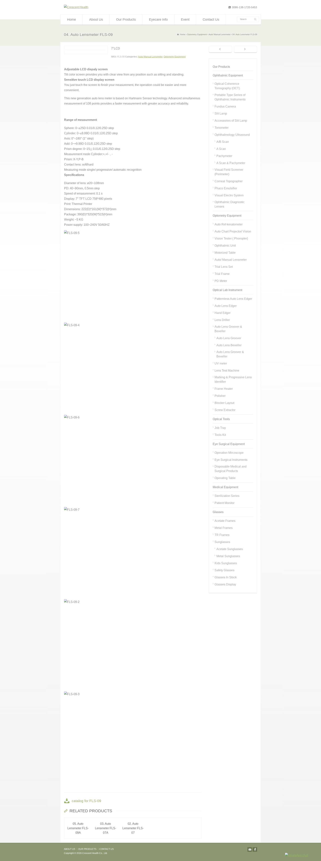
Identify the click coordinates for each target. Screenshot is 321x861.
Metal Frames (224, 527)
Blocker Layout (224, 402)
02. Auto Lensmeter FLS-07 (133, 828)
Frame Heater (224, 388)
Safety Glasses (224, 570)
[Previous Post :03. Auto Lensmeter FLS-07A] (220, 49)
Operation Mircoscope (229, 452)
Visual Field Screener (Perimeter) (229, 172)
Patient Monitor (224, 503)
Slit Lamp (221, 113)
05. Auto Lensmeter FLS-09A (78, 828)
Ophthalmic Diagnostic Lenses (229, 204)
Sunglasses (222, 542)
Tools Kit (220, 434)
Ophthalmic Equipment (228, 75)
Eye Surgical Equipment (229, 444)
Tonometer (221, 127)
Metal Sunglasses (228, 556)
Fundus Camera (225, 106)
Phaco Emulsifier (226, 188)
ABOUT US (69, 849)
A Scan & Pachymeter (230, 163)
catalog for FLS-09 (86, 801)
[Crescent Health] (76, 7)
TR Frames (222, 534)
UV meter (221, 363)
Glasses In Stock (226, 577)
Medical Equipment (225, 487)
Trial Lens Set (224, 266)
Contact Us (211, 19)
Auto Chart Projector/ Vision (233, 231)
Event (185, 19)
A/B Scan (222, 141)
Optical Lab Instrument (227, 290)
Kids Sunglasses (226, 563)
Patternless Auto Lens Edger (233, 298)
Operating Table (225, 478)
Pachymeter (224, 156)
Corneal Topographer (229, 181)
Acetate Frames (225, 520)
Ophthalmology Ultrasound (232, 134)
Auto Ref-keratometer (229, 224)
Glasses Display (225, 584)
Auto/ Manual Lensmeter (150, 56)
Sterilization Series (227, 495)
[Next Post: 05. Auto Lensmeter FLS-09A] (245, 49)
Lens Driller (222, 320)
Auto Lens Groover (228, 338)
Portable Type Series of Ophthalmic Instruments (230, 97)
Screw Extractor (225, 410)
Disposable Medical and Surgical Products (231, 469)
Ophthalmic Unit (225, 245)
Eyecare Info (158, 19)
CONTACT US (106, 849)
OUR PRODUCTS (87, 849)
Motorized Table (225, 252)
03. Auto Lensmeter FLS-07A (105, 828)
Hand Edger (223, 312)
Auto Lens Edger (226, 305)
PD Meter (221, 280)
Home (71, 19)
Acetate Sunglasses (229, 549)
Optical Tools (221, 419)
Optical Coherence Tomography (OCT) (227, 86)
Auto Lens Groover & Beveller (228, 329)
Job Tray (220, 427)
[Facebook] (255, 849)
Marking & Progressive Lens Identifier (233, 379)
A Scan (221, 148)
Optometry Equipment (175, 56)
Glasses (218, 512)
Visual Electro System (229, 195)
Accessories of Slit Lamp (231, 120)
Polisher (220, 395)
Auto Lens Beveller (228, 345)
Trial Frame (222, 273)
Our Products (126, 19)
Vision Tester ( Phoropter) (231, 238)
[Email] (249, 849)
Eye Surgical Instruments (231, 459)
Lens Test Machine (227, 370)
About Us (96, 19)
